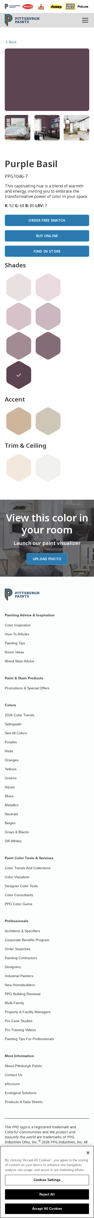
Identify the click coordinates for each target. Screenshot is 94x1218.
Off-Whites (13, 841)
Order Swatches (17, 949)
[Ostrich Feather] (48, 421)
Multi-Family (14, 1003)
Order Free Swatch (47, 220)
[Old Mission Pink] (19, 317)
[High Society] (48, 317)
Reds (9, 751)
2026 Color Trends (19, 715)
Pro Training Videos (20, 1030)
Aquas (10, 787)
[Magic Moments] (48, 287)
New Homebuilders (20, 985)
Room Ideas (14, 652)
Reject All (46, 1194)
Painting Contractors (21, 958)
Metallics (12, 805)
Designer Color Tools (21, 886)
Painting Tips (15, 643)
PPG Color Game (18, 904)
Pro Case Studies (18, 1021)
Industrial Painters (19, 976)
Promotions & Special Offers (27, 688)
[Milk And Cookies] (19, 287)
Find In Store (47, 251)
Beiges (10, 823)
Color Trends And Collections (28, 868)
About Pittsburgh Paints (23, 1066)
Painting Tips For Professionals (29, 1039)
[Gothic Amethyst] (19, 346)
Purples (11, 742)
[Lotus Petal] (19, 468)
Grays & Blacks (17, 832)
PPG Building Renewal (22, 994)
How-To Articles (17, 634)
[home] (22, 20)
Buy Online (47, 235)
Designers (13, 967)
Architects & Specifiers (22, 931)
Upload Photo (47, 558)
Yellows (11, 769)
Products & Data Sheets (24, 1102)
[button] (84, 20)
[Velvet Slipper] (48, 346)
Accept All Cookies (47, 1209)
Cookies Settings (47, 1180)
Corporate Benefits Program (27, 940)
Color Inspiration (18, 625)
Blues (9, 796)
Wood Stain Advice (19, 661)
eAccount (12, 1084)
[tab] (17, 127)
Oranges (12, 760)
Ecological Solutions (20, 1093)
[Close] (87, 1152)
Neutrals (11, 814)
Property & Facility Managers (28, 1012)
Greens (11, 778)
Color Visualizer (17, 877)
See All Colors (16, 733)
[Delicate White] (48, 468)
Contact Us (13, 1075)
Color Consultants (19, 895)
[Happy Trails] (19, 421)
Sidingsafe (13, 724)
